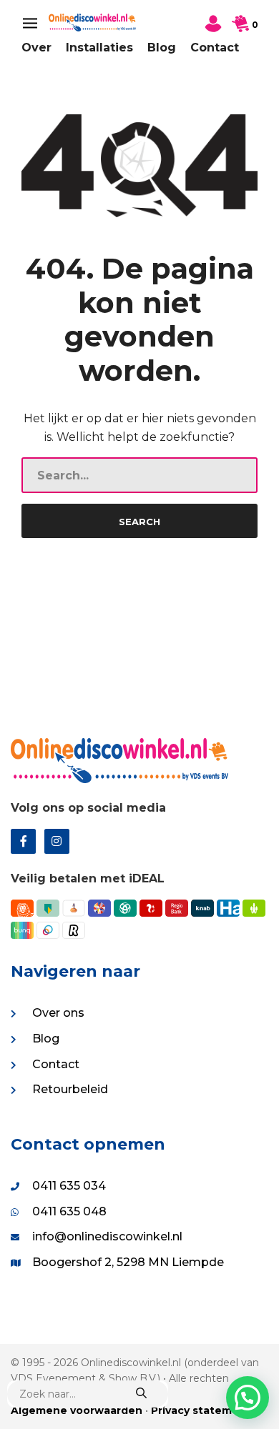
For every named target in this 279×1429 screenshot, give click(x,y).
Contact (214, 47)
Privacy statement (201, 1410)
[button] (247, 1397)
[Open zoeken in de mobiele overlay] (87, 1394)
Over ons (58, 1013)
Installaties (99, 47)
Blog (161, 47)
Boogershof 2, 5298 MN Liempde (128, 1262)
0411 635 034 (69, 1186)
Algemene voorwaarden (76, 1410)
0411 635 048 (69, 1211)
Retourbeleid (70, 1089)
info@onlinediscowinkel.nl (107, 1236)
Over (36, 47)
